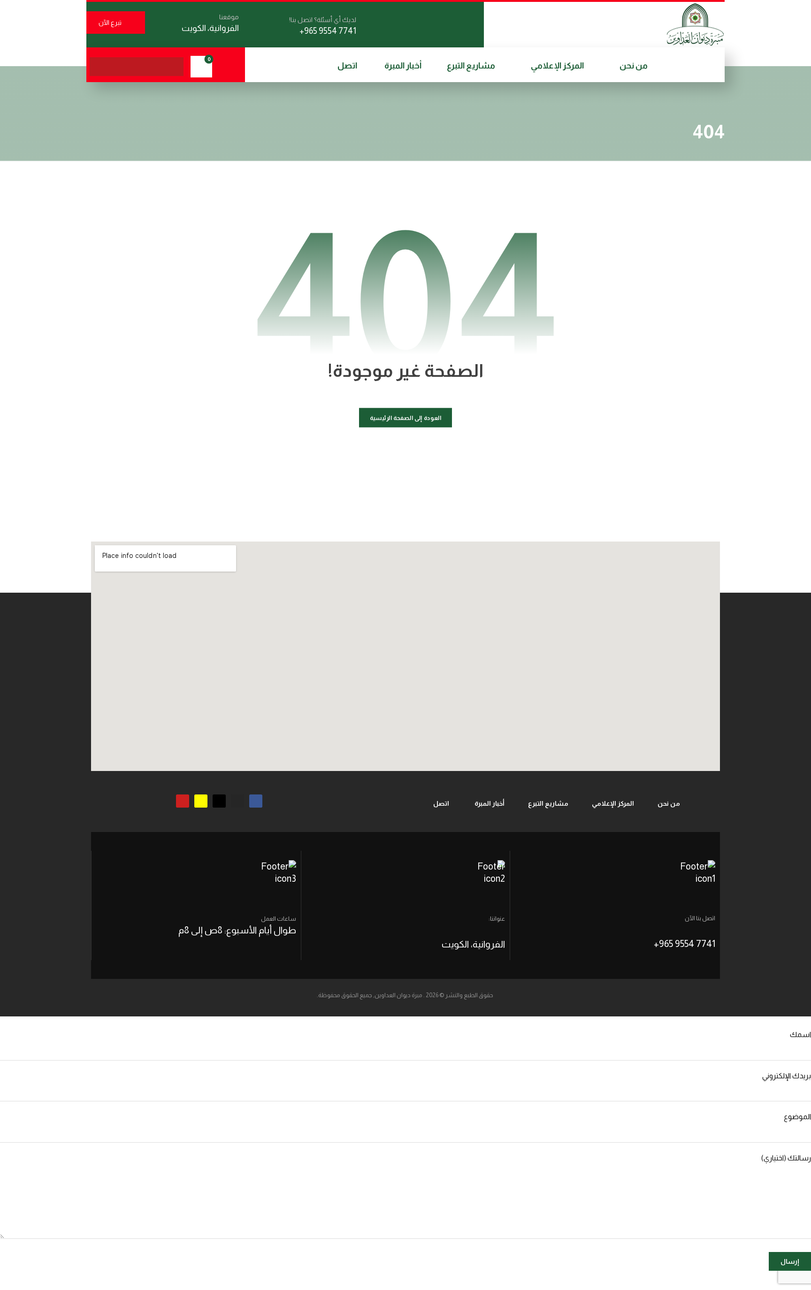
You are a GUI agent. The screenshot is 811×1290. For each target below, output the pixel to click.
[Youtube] (182, 801)
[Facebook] (255, 801)
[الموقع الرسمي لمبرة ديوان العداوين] (695, 24)
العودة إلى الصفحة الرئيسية (406, 417)
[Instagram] (237, 801)
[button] (174, 66)
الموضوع (797, 1117)
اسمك (800, 1034)
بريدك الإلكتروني (786, 1076)
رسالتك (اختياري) (786, 1158)
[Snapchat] (200, 801)
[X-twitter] (219, 801)
